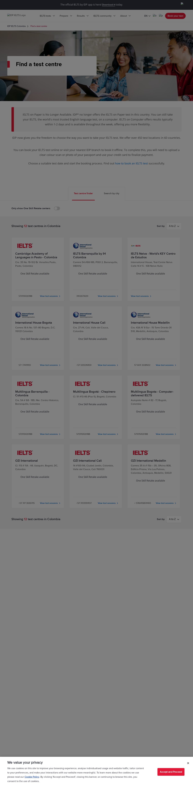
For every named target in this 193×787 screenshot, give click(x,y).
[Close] (188, 763)
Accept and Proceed (171, 771)
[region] (96, 772)
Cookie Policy (32, 776)
